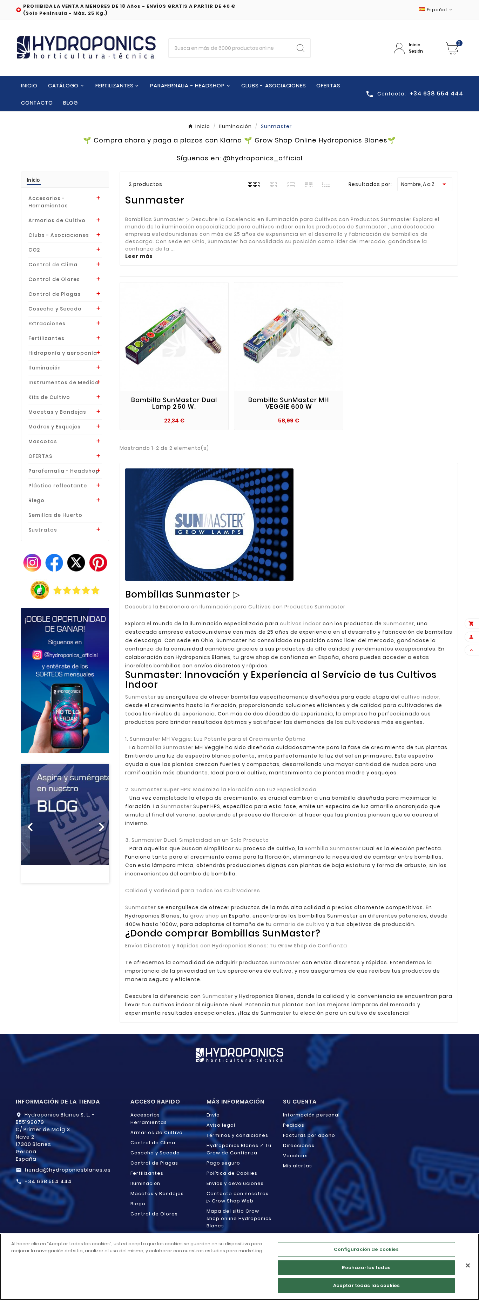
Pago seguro (223, 1163)
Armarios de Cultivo (57, 220)
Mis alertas (297, 1165)
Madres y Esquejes (54, 426)
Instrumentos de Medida (63, 382)
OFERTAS (40, 456)
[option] (65, 823)
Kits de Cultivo (49, 397)
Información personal (311, 1115)
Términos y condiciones (237, 1135)
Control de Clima (52, 264)
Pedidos (293, 1125)
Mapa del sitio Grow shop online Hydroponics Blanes (239, 1218)
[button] (27, 823)
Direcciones (299, 1145)
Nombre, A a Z (424, 184)
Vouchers (295, 1155)
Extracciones (47, 323)
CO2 (34, 249)
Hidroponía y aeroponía (62, 352)
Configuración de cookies (366, 1249)
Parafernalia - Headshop (64, 470)
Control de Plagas (54, 294)
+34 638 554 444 (48, 1181)
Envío (213, 1115)
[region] (239, 1266)
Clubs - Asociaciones (58, 235)
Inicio (33, 179)
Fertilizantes (46, 338)
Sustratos (42, 529)
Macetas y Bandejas (57, 411)
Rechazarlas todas (366, 1267)
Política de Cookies (232, 1173)
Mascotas (42, 441)
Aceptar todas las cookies (366, 1285)
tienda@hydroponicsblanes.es (68, 1169)
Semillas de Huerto (55, 515)
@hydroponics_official (263, 158)
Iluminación (44, 367)
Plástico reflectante (57, 485)
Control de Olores (54, 279)
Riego (36, 500)
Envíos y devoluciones (235, 1183)
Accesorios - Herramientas (48, 202)
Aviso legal (221, 1125)
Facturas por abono (309, 1135)
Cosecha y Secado (55, 308)
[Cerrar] (467, 1265)
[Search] (300, 48)
